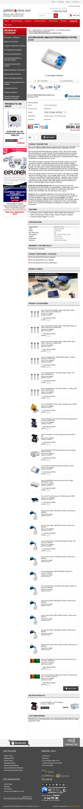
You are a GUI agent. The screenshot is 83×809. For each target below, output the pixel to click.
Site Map (61, 2)
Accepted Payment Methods (13, 768)
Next (79, 706)
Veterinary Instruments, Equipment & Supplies (12, 97)
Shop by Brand (37, 30)
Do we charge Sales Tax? (51, 761)
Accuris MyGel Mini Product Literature (43, 257)
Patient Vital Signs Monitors (13, 78)
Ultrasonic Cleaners (10, 92)
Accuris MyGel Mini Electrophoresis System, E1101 (57, 466)
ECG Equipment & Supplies (13, 50)
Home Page (8, 784)
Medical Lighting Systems (12, 74)
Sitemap (7, 786)
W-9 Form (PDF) (48, 765)
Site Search (8, 789)
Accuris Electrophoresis (63, 30)
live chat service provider (74, 6)
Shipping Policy (9, 758)
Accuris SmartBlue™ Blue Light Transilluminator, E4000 (59, 404)
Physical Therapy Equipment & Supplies (14, 83)
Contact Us (75, 2)
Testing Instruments (11, 88)
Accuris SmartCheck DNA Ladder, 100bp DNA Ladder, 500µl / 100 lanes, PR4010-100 (58, 342)
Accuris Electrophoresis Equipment (39, 31)
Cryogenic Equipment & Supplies (15, 46)
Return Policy (8, 756)
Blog (68, 2)
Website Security (9, 763)
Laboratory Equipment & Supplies (12, 65)
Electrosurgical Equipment (12, 54)
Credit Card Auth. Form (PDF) (52, 763)
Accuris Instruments (49, 30)
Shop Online (10, 140)
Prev (28, 706)
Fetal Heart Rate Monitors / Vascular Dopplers (13, 59)
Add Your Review (33, 102)
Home (53, 2)
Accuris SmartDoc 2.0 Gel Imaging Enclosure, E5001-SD (52, 703)
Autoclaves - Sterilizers (12, 37)
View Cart (76, 15)
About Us (46, 758)
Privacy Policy (8, 761)
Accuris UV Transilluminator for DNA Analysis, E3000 (58, 496)
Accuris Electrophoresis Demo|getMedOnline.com (44, 274)
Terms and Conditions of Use (14, 791)
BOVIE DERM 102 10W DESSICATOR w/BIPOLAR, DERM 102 (15, 133)
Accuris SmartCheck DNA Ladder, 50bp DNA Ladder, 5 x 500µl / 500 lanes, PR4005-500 (59, 326)
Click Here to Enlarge (55, 75)
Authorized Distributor (74, 99)
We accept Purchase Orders (13, 770)
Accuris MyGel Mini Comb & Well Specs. (44, 263)
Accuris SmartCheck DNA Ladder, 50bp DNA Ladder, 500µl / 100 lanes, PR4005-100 (58, 311)
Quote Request (68, 81)
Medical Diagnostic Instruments (14, 70)
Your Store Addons (74, 806)
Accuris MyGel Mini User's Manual (41, 260)
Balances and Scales (11, 42)
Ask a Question (42, 81)
